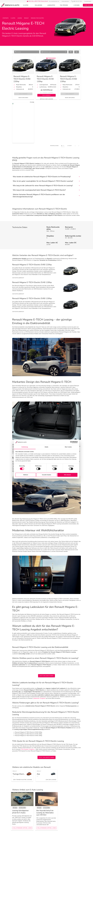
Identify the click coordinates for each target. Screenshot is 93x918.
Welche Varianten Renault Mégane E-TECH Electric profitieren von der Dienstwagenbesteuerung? (39, 195)
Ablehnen (25, 474)
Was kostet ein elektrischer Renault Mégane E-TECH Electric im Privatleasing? (42, 177)
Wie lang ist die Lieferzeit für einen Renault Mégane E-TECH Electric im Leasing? (43, 185)
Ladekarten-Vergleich (39, 698)
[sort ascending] (70, 52)
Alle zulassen (67, 474)
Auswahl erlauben (46, 474)
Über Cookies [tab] (68, 447)
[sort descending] (76, 52)
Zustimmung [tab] (25, 447)
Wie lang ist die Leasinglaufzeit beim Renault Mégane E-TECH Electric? (39, 190)
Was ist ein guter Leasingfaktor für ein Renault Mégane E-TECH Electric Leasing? (43, 181)
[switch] (38, 469)
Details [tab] (46, 447)
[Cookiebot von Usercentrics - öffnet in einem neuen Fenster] (71, 442)
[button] (53, 52)
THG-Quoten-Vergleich (28, 749)
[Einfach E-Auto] (10, 5)
